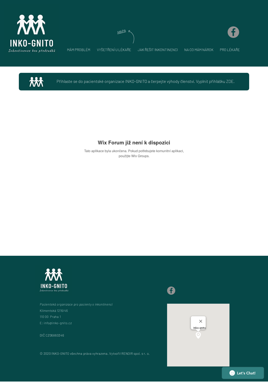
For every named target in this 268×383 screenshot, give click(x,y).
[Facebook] (233, 32)
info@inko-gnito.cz (58, 323)
